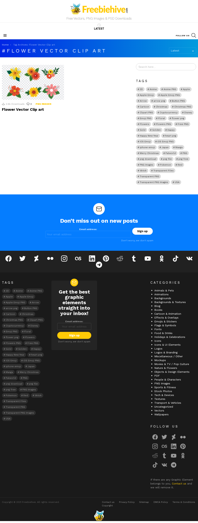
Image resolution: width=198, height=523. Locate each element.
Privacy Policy (127, 502)
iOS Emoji (145, 141)
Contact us (179, 483)
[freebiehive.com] (99, 515)
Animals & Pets (164, 290)
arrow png (159, 101)
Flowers (144, 124)
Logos (158, 348)
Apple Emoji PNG (170, 95)
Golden (156, 130)
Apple (186, 89)
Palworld (171, 153)
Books (158, 309)
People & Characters (167, 379)
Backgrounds (162, 298)
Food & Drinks (163, 333)
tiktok (143, 170)
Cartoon (144, 106)
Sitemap (144, 502)
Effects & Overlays (166, 317)
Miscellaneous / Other (168, 356)
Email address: (88, 229)
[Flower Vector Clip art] (33, 82)
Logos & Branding (166, 352)
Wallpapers (161, 414)
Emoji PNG (145, 118)
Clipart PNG (146, 112)
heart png (170, 135)
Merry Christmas (149, 153)
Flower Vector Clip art (23, 109)
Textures (159, 398)
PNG (185, 153)
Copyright (107, 505)
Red (180, 164)
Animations (161, 294)
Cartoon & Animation (167, 313)
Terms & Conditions (183, 502)
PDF (157, 375)
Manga (179, 147)
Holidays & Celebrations (169, 336)
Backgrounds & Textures (170, 302)
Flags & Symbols (165, 325)
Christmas (161, 106)
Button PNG (178, 101)
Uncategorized (163, 406)
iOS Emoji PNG (165, 141)
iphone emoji (147, 147)
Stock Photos (163, 391)
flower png (178, 118)
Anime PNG (170, 89)
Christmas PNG (182, 106)
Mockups (160, 360)
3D (141, 89)
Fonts (158, 329)
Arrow (143, 101)
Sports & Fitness (165, 387)
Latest (99, 28)
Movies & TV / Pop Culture (171, 364)
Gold (142, 130)
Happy (171, 130)
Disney (188, 112)
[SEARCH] (193, 35)
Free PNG (183, 124)
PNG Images (43, 104)
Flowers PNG (163, 124)
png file (167, 159)
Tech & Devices (164, 395)
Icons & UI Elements (167, 344)
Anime (153, 89)
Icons (157, 340)
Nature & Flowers (165, 367)
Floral (161, 118)
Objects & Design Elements (171, 371)
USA (177, 182)
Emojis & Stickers (165, 321)
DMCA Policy (161, 502)
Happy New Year (149, 135)
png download (148, 159)
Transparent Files (163, 170)
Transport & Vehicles (167, 402)
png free (183, 159)
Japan (165, 147)
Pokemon (165, 164)
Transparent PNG (149, 176)
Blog (157, 305)
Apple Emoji (147, 95)
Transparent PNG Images (154, 182)
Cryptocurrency (169, 112)
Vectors (159, 410)
